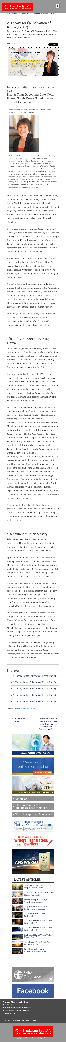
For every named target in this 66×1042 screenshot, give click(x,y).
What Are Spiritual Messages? (18, 1007)
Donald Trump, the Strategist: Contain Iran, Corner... (36, 900)
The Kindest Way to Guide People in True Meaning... (38, 943)
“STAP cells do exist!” (18, 720)
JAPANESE (16, 1020)
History (14, 13)
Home (7, 13)
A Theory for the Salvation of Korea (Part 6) (34, 701)
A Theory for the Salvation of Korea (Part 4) (34, 688)
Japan (23, 708)
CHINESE (25, 1020)
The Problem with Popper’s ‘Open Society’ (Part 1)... (38, 914)
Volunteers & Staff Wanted (17, 1010)
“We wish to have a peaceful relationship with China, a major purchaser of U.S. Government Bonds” (48, 724)
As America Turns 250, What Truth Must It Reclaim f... (38, 893)
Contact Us (10, 1013)
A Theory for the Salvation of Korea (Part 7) (32, 30)
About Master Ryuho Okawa (17, 1001)
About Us (9, 1004)
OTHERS (34, 1020)
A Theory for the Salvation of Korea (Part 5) (34, 695)
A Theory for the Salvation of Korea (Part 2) (34, 676)
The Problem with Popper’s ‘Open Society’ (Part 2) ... (38, 921)
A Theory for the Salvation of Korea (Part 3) (34, 682)
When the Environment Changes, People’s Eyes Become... (38, 886)
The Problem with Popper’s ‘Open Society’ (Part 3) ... (38, 929)
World (35, 708)
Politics (29, 708)
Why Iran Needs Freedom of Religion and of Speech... (35, 907)
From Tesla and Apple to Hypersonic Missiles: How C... (36, 950)
